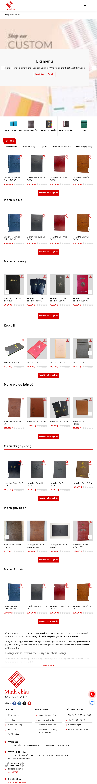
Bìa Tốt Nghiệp (14, 734)
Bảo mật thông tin (46, 720)
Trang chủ (9, 15)
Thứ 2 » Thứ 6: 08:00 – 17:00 (79, 715)
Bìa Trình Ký (12, 730)
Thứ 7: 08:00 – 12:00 (76, 720)
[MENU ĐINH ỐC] (31, 124)
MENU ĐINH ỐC (31, 130)
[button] (94, 68)
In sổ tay (11, 720)
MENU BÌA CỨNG (66, 130)
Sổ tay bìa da (13, 715)
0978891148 (13, 772)
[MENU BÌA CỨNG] (66, 124)
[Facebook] (14, 703)
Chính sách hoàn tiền (47, 725)
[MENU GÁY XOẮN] (49, 124)
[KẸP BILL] (84, 124)
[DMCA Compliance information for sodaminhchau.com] (14, 764)
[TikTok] (24, 703)
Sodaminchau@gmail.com (20, 782)
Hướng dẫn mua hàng (47, 715)
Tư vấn (51, 74)
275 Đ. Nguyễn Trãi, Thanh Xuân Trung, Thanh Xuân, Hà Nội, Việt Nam (39, 745)
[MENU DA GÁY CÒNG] (13, 124)
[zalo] (92, 702)
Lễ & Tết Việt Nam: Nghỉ (78, 730)
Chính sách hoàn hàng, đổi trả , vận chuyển (49, 731)
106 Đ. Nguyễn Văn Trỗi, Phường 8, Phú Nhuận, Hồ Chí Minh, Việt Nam (38, 756)
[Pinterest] (29, 703)
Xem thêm (39, 74)
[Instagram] (19, 703)
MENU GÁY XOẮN (48, 130)
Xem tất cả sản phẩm (48, 193)
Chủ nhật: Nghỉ (74, 725)
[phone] (92, 694)
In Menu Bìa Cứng (15, 725)
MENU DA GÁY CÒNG (13, 130)
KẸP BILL (84, 130)
